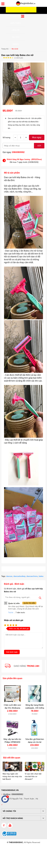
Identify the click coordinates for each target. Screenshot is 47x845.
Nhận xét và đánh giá (13, 620)
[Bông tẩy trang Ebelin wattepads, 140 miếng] (34, 693)
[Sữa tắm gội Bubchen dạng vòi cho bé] (34, 727)
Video (16, 44)
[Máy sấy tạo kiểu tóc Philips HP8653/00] (12, 727)
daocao (9, 576)
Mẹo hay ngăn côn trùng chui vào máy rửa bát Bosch (12, 776)
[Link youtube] (10, 825)
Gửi (39, 146)
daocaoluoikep (19, 576)
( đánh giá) (18, 58)
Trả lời (10, 613)
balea (41, 576)
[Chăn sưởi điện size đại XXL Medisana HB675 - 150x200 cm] (12, 693)
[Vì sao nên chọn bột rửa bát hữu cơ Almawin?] (34, 767)
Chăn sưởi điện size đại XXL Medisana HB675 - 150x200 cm (12, 708)
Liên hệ (15, 30)
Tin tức (16, 37)
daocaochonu (32, 576)
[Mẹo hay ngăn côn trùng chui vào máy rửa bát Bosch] (12, 767)
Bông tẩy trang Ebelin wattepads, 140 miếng (34, 706)
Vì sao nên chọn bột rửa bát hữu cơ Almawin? (33, 776)
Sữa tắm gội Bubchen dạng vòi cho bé (34, 740)
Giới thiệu (15, 23)
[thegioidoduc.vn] (26, 5)
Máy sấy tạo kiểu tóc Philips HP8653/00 (12, 740)
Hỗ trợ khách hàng (13, 818)
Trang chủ (16, 16)
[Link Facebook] (3, 825)
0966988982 (18, 152)
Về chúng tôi (9, 811)
